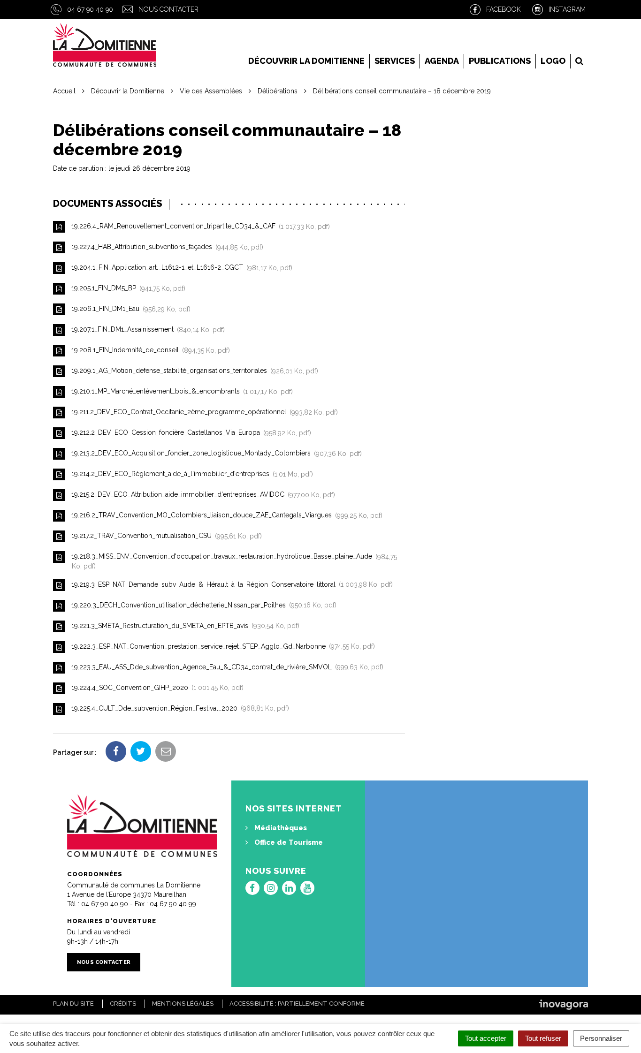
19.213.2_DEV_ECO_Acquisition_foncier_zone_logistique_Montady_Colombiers (214, 453)
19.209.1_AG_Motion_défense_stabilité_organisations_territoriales (192, 371)
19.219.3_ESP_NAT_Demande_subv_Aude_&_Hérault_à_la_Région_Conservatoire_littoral (230, 584)
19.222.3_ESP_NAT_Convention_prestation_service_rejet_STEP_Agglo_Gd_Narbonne (221, 646)
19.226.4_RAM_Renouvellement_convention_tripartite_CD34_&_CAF (198, 226)
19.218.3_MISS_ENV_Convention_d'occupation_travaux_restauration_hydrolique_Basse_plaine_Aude (233, 561)
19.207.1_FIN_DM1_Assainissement (146, 329)
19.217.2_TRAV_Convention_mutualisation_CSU (164, 536)
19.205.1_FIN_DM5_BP (126, 288)
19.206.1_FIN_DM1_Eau (129, 309)
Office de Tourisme (287, 842)
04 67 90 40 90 (90, 9)
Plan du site (73, 1003)
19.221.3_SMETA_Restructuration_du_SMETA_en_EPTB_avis (183, 625)
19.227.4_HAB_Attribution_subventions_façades (165, 247)
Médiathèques (279, 828)
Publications (500, 61)
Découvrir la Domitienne (306, 61)
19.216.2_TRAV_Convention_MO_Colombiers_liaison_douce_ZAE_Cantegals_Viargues (225, 515)
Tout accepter (485, 1038)
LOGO (553, 61)
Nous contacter (168, 9)
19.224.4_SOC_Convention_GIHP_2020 (155, 687)
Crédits (123, 1003)
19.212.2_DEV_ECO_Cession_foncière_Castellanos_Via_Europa (189, 433)
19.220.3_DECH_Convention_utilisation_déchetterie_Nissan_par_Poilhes (202, 605)
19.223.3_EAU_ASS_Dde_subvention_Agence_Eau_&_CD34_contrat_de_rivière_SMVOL (225, 667)
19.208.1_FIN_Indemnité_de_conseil (148, 350)
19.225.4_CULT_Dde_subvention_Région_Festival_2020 (178, 708)
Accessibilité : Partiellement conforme (297, 1003)
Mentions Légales (183, 1003)
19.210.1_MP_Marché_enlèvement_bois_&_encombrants (180, 391)
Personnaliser (601, 1038)
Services (394, 61)
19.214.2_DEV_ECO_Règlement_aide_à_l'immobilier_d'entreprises (190, 474)
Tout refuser (543, 1038)
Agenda (442, 61)
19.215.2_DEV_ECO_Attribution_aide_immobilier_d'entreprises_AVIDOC (201, 495)
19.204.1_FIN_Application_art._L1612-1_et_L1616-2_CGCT (179, 268)
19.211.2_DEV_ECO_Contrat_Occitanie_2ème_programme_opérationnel (202, 412)
